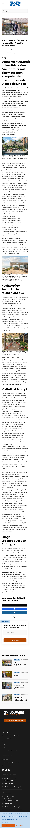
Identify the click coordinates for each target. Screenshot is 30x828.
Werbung (5, 759)
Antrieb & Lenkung (8, 739)
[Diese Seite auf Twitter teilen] (14, 605)
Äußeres (4, 745)
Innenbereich (6, 742)
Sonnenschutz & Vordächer (10, 751)
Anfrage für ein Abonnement (10, 762)
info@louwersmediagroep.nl (12, 787)
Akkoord (8, 825)
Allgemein (5, 50)
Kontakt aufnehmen (8, 765)
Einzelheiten (19, 825)
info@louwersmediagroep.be (12, 807)
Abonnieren (15, 640)
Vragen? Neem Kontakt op (14, 720)
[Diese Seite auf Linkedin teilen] (14, 612)
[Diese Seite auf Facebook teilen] (14, 609)
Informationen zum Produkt (10, 736)
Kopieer (15, 617)
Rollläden (5, 748)
